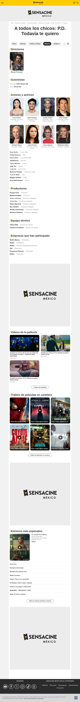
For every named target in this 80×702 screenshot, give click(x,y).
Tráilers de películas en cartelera (40, 455)
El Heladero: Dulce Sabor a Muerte (21, 583)
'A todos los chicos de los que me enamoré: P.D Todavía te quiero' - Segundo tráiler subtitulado (24, 354)
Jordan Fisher (47, 118)
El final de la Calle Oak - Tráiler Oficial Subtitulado (60, 448)
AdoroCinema (73, 685)
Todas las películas (32, 23)
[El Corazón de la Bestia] (20, 547)
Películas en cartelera (20, 23)
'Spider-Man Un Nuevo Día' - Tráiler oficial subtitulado (19, 421)
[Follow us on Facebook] (11, 686)
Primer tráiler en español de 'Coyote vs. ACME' (19, 448)
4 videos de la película (40, 387)
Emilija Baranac (15, 155)
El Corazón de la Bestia (39, 534)
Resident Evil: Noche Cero (18, 571)
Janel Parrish (32, 145)
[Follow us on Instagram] (23, 686)
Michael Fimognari (17, 72)
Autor (11, 86)
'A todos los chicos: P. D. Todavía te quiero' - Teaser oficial (24, 379)
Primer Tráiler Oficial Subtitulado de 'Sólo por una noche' (40, 448)
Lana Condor (17, 118)
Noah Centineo (32, 118)
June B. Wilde (15, 175)
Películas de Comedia (43, 23)
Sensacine (60, 688)
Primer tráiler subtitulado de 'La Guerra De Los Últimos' (60, 421)
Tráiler (34, 541)
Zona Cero (13, 564)
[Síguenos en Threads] (34, 686)
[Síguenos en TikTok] (28, 686)
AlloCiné (45, 685)
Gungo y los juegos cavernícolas (20, 586)
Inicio (12, 23)
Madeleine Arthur (63, 145)
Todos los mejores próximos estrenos (40, 601)
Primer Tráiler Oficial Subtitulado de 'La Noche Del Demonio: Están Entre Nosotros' (40, 421)
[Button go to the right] (68, 44)
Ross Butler (14, 152)
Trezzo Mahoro (15, 163)
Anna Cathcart (47, 145)
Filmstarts (53, 685)
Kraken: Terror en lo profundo (19, 579)
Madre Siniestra (15, 575)
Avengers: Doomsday (17, 568)
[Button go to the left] (64, 44)
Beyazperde (62, 685)
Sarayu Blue (14, 158)
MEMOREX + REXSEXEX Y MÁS (20, 590)
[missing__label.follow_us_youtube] (5, 686)
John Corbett (63, 118)
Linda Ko (13, 169)
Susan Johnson (15, 198)
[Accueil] (38, 2)
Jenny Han (13, 201)
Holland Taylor (16, 145)
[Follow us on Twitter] (17, 686)
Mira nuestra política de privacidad (34, 698)
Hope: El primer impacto (18, 594)
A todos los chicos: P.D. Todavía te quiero (61, 23)
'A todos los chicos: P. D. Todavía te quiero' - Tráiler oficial (55, 353)
